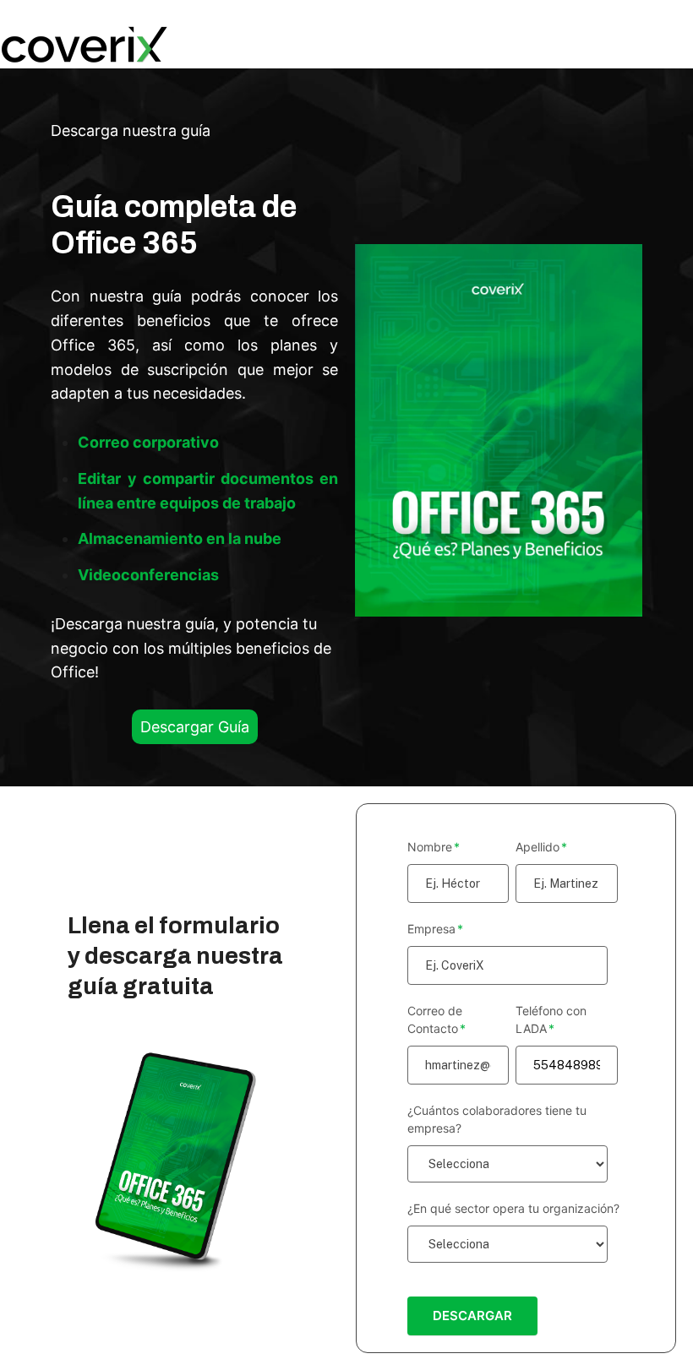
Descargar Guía (194, 727)
